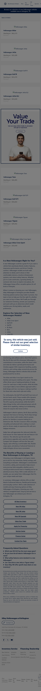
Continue (20, 351)
